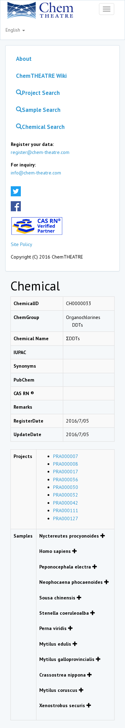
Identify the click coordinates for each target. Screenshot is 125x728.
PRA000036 (65, 479)
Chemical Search (43, 127)
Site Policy (21, 244)
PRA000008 (65, 464)
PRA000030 (65, 487)
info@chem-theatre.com (36, 173)
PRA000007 (65, 456)
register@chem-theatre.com (40, 152)
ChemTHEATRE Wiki (41, 76)
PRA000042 (65, 503)
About (24, 59)
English (14, 30)
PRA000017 (65, 471)
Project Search (41, 93)
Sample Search (41, 110)
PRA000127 (65, 518)
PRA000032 (65, 495)
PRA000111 (65, 510)
